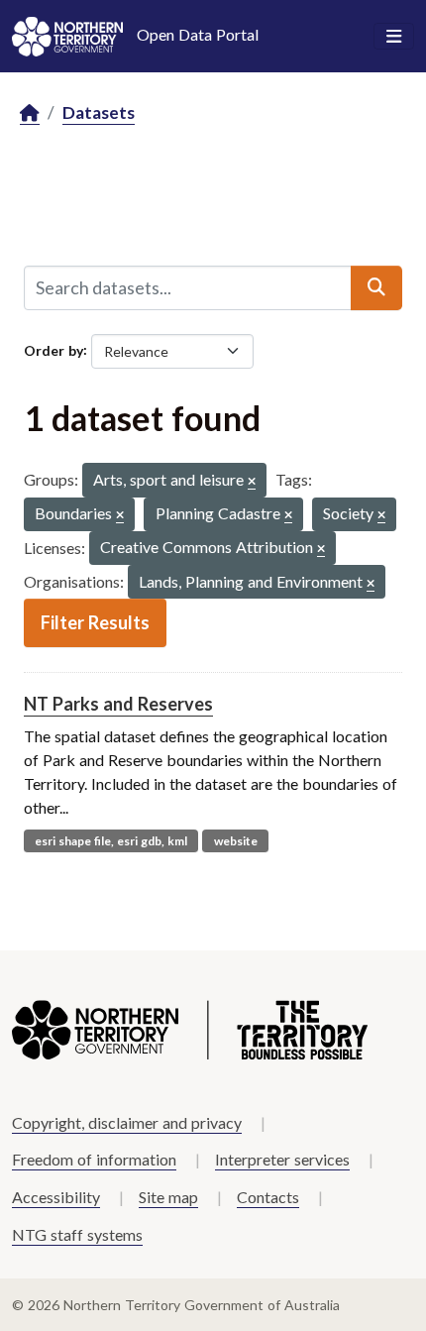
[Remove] (252, 482)
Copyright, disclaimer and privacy (127, 1122)
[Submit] (376, 287)
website (236, 840)
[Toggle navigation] (393, 37)
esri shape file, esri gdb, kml (111, 840)
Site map (168, 1196)
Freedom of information (94, 1159)
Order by (53, 349)
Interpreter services (282, 1159)
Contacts (268, 1196)
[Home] (30, 113)
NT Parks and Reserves (118, 704)
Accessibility (56, 1196)
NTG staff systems (77, 1234)
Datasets (98, 112)
